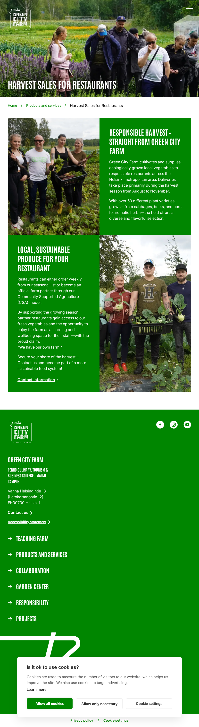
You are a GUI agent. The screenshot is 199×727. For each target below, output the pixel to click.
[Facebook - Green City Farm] (160, 427)
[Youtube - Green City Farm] (187, 427)
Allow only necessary (99, 704)
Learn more (37, 689)
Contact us (18, 512)
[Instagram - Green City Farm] (174, 427)
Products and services (43, 105)
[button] (180, 8)
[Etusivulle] (20, 19)
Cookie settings (149, 703)
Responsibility (32, 602)
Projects (26, 618)
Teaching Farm (32, 538)
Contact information (36, 379)
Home (12, 105)
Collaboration (32, 570)
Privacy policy (81, 720)
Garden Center (32, 586)
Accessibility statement (27, 522)
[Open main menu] (189, 8)
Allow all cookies (49, 703)
